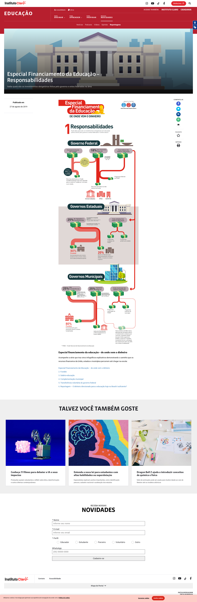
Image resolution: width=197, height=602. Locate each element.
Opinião (105, 25)
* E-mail (55, 529)
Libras (72, 10)
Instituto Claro (169, 10)
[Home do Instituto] (15, 3)
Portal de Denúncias (186, 594)
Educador (64, 542)
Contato (41, 579)
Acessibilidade (60, 10)
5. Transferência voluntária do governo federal (77, 383)
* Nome (55, 520)
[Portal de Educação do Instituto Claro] (16, 580)
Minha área (177, 3)
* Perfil (55, 538)
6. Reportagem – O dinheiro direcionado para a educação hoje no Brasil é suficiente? (92, 386)
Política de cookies (64, 598)
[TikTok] (158, 3)
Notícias (80, 25)
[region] (98, 598)
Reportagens (115, 25)
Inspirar (91, 17)
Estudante (83, 542)
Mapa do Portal (97, 586)
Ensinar (58, 17)
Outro (137, 542)
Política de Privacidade (185, 592)
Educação (18, 13)
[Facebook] (164, 3)
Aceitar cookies (158, 598)
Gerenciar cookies (143, 598)
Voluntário (120, 542)
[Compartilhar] (178, 103)
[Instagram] (147, 3)
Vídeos (97, 25)
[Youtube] (152, 3)
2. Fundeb (62, 372)
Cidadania (186, 10)
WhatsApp (57, 548)
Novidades (107, 17)
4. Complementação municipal (70, 379)
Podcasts (88, 25)
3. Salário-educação (66, 375)
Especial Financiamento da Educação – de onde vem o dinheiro (84, 368)
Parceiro (102, 542)
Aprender (75, 17)
